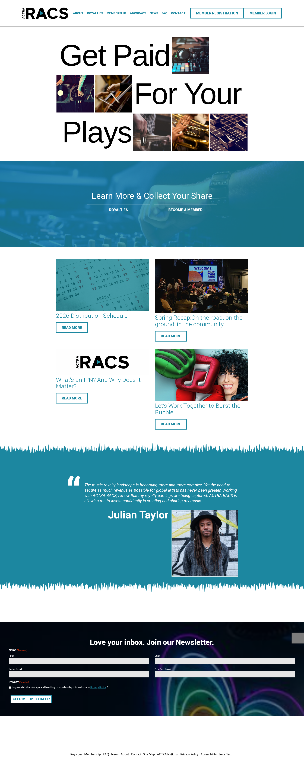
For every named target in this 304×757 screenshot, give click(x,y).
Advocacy (138, 13)
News (154, 13)
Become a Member (185, 210)
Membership (116, 13)
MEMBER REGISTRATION (217, 13)
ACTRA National (167, 754)
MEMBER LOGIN (262, 13)
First (11, 655)
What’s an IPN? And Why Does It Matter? (98, 383)
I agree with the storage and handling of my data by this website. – (60, 687)
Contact (178, 13)
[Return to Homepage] (45, 13)
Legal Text (225, 754)
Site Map (149, 754)
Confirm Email (163, 669)
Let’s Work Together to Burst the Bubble (197, 409)
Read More (72, 328)
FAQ (164, 13)
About (78, 13)
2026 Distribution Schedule (92, 315)
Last (157, 655)
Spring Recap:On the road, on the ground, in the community (198, 321)
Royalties (95, 13)
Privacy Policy (98, 687)
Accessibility (209, 754)
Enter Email (15, 669)
